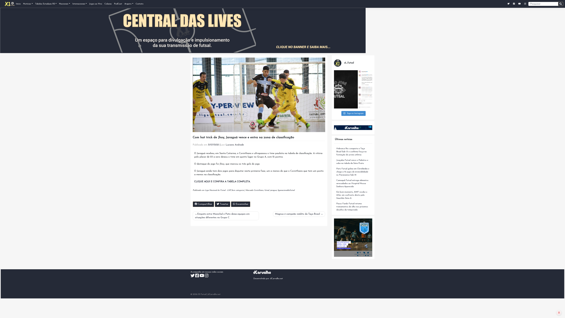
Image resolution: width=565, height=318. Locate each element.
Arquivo (128, 4)
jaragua (273, 190)
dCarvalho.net (276, 279)
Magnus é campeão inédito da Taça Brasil (297, 214)
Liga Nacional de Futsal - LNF (218, 190)
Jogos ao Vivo (95, 4)
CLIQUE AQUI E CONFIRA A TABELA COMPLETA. (222, 181)
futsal (266, 190)
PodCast (118, 4)
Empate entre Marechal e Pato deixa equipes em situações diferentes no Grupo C (222, 216)
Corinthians (258, 190)
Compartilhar (204, 204)
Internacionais (78, 4)
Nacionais (63, 4)
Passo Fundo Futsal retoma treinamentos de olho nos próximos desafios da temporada (352, 207)
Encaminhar (241, 204)
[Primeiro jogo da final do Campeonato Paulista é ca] (353, 89)
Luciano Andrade (235, 145)
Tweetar (223, 204)
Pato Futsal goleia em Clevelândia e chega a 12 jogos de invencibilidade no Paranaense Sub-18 (352, 172)
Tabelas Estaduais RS (45, 4)
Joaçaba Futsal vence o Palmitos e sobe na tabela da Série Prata (352, 161)
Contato (139, 4)
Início (18, 4)
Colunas (108, 4)
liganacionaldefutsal (286, 190)
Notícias (27, 4)
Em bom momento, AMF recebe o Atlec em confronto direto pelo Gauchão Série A (351, 195)
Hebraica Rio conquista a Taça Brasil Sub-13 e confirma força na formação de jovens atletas (351, 152)
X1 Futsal (202, 294)
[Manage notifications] (559, 312)
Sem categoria (237, 190)
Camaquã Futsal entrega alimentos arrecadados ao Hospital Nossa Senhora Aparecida (352, 183)
